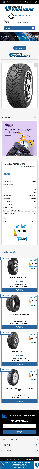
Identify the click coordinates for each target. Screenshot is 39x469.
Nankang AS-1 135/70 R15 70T (19, 314)
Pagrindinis (5, 36)
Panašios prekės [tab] (8, 252)
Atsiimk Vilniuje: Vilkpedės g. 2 (28, 2)
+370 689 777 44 (23, 16)
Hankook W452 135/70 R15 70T (19, 351)
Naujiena (5, 258)
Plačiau (19, 290)
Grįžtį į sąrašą (20, 48)
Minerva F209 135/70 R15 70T (19, 277)
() (4, 2)
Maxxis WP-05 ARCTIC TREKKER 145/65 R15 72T (19, 389)
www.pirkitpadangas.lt (27, 459)
